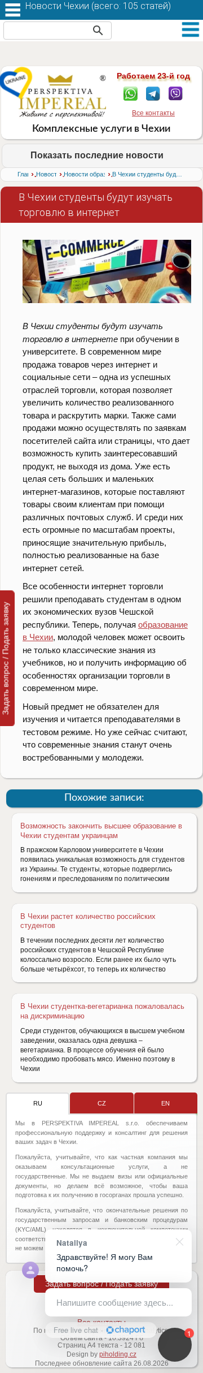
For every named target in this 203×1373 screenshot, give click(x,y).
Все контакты (153, 113)
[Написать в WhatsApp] (130, 93)
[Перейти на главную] (62, 96)
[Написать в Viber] (175, 93)
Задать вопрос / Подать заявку (101, 1283)
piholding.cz (117, 1354)
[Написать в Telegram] (153, 93)
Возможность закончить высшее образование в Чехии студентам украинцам (101, 831)
